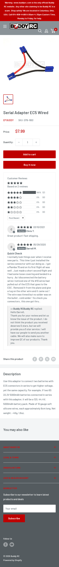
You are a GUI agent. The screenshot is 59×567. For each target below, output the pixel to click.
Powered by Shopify (12, 560)
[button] (14, 192)
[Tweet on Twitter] (47, 359)
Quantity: (8, 142)
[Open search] (40, 31)
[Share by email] (53, 359)
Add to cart (29, 154)
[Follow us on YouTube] (12, 544)
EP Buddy (8, 120)
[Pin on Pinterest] (41, 359)
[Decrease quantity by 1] (18, 142)
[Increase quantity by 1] (36, 142)
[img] (25, 227)
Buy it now (30, 164)
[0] (53, 31)
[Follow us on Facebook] (5, 544)
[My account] (46, 31)
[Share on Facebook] (34, 359)
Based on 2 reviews (17, 186)
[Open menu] (5, 26)
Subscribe (14, 518)
